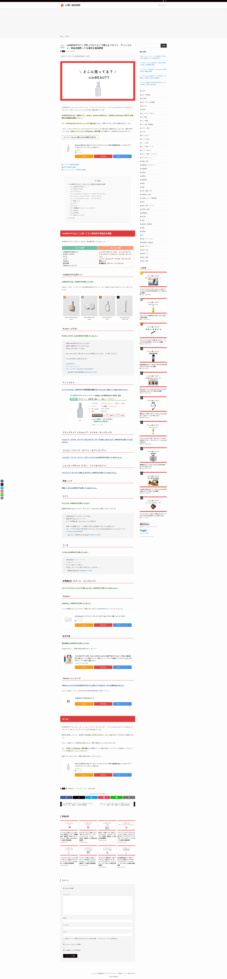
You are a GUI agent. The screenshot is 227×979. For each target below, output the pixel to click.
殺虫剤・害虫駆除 (147, 224)
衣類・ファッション (147, 239)
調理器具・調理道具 (147, 242)
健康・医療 (145, 161)
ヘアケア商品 (145, 139)
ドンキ (75, 205)
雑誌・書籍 (145, 257)
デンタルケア (145, 135)
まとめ (72, 218)
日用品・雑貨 (145, 209)
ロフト (75, 203)
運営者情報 (101, 973)
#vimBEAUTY (70, 364)
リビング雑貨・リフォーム (149, 154)
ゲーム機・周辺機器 (147, 124)
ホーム (94, 973)
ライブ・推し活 (146, 150)
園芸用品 (144, 179)
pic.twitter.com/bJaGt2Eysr (85, 369)
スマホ (144, 131)
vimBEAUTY (71, 788)
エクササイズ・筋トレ (148, 113)
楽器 (143, 220)
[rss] (163, 1)
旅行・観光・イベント (148, 205)
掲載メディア (122, 973)
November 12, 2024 (91, 372)
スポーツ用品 (145, 128)
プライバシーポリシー (111, 973)
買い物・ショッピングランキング (148, 526)
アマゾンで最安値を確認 (71, 164)
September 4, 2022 (86, 570)
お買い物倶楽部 (72, 5)
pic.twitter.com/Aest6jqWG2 (74, 531)
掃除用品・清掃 (146, 194)
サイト (65, 932)
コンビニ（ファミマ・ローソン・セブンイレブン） (87, 196)
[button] (66, 797)
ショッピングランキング (146, 536)
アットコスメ (77, 191)
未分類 (144, 216)
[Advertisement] (113, 22)
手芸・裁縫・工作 (147, 191)
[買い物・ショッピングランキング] (145, 524)
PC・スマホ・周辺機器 (148, 102)
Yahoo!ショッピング (79, 215)
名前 (65, 918)
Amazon (75, 210)
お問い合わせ (131, 973)
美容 (63, 51)
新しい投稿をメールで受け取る (72, 950)
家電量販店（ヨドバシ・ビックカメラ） (84, 208)
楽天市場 (75, 212)
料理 (143, 202)
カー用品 (144, 117)
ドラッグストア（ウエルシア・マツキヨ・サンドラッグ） (89, 194)
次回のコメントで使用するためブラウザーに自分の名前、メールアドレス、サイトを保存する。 (91, 938)
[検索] (165, 1)
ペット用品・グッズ (147, 146)
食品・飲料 (145, 261)
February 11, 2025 (94, 535)
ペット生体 (145, 143)
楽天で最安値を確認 (69, 167)
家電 (143, 183)
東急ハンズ (76, 201)
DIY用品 (144, 98)
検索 (163, 45)
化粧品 (144, 172)
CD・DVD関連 (146, 95)
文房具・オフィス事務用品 (149, 198)
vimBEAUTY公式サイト (79, 186)
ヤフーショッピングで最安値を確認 (74, 169)
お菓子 (144, 109)
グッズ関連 (145, 120)
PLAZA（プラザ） (78, 189)
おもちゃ (144, 106)
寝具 (143, 187)
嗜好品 (144, 176)
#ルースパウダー (71, 369)
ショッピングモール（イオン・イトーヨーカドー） (87, 198)
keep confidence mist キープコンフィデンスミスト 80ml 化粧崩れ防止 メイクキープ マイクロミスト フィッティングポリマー (103, 146)
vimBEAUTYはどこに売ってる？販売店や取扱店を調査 (87, 184)
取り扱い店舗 (91, 788)
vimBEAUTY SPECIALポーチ (84, 698)
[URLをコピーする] (129, 797)
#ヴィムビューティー (73, 366)
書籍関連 (144, 213)
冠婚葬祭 (144, 168)
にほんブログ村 (144, 533)
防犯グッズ (145, 253)
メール (65, 925)
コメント (66, 894)
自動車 (144, 231)
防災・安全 (145, 250)
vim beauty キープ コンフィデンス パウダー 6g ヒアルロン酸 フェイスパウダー (100, 616)
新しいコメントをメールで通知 (72, 944)
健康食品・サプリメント (149, 165)
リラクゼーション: (147, 157)
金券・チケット (146, 246)
